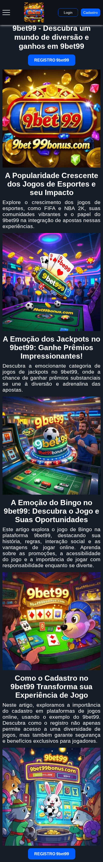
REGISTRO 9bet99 (51, 60)
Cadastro (90, 13)
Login (68, 13)
